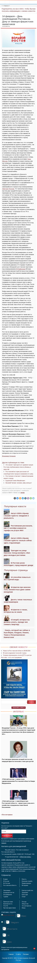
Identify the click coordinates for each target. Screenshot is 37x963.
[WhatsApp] (31, 498)
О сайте (18, 954)
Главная (11, 954)
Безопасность (7, 904)
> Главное (6, 5)
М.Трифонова (20, 269)
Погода (24, 901)
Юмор (23, 908)
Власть (24, 879)
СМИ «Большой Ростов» (11, 860)
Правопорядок (26, 883)
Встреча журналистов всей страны (14, 653)
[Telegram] (33, 498)
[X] (15, 498)
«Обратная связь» (25, 857)
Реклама (26, 954)
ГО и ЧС (5, 906)
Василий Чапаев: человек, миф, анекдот (19, 483)
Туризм (5, 896)
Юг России (6, 883)
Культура (25, 894)
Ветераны (25, 885)
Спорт (24, 896)
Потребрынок (7, 894)
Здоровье (25, 892)
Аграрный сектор (8, 892)
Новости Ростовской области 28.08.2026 (16, 651)
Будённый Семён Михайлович (15, 480)
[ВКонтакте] (17, 498)
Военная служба (27, 881)
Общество (25, 904)
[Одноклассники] (20, 498)
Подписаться (7, 835)
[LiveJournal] (25, 498)
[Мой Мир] (23, 498)
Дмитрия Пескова (8, 189)
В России (6, 881)
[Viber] (28, 498)
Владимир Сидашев (9, 456)
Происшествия (8, 901)
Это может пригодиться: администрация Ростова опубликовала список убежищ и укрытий (18, 467)
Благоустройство (27, 890)
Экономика (6, 890)
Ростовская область (10, 885)
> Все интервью (7, 815)
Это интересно (26, 906)
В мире (5, 879)
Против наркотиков (9, 908)
